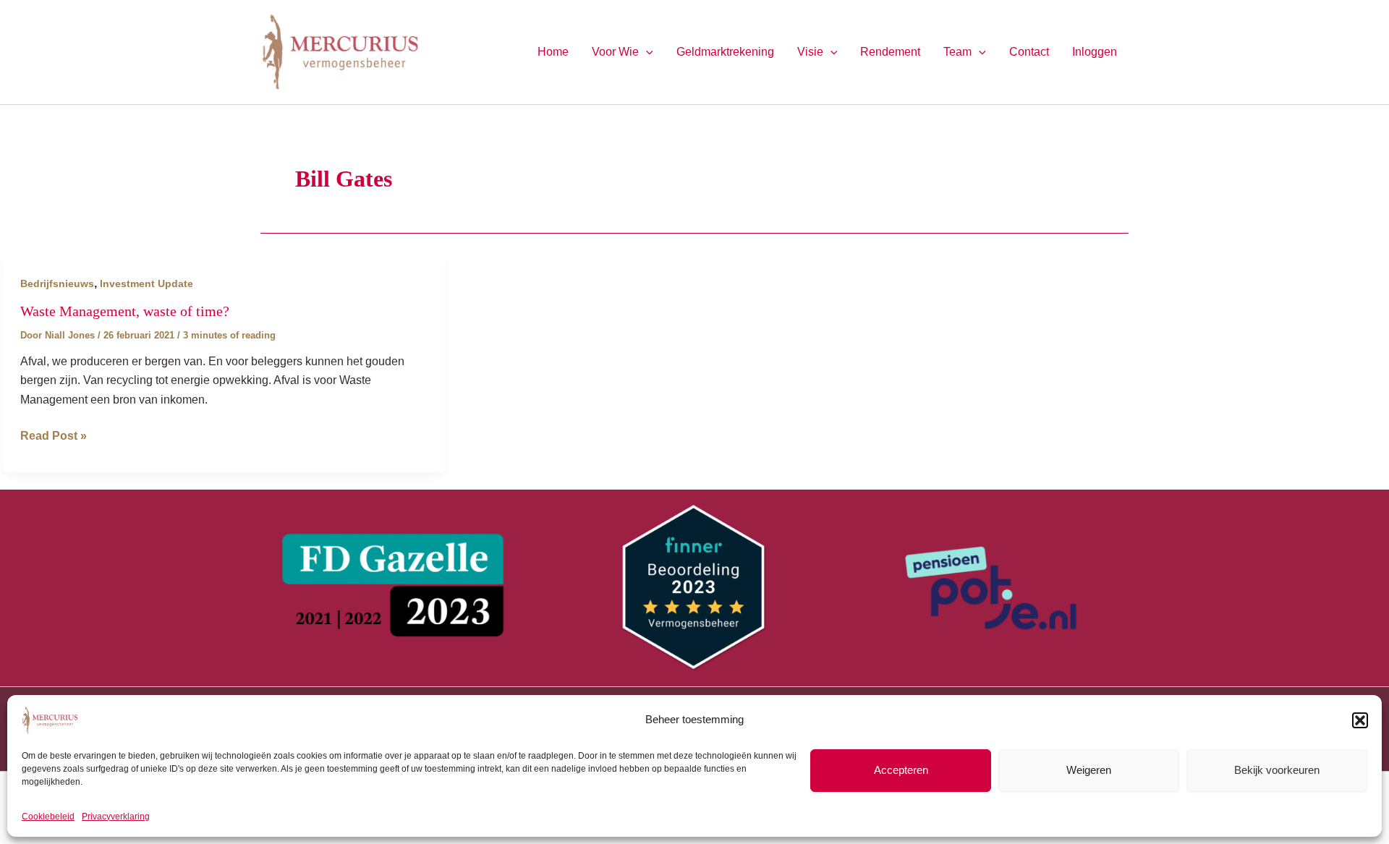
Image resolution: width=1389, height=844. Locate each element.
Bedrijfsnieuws (57, 283)
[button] (1360, 720)
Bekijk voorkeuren (1277, 770)
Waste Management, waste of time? (124, 311)
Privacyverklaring (116, 816)
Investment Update (146, 283)
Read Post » (53, 437)
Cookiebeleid (48, 816)
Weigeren (1088, 770)
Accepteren (901, 770)
